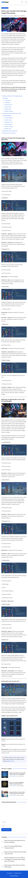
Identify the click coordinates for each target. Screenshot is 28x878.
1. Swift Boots (7, 100)
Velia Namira (5, 16)
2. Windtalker (7, 102)
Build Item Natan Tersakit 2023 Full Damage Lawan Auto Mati (17, 792)
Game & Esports (5, 8)
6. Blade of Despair (8, 111)
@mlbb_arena (10, 761)
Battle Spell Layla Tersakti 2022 (10, 131)
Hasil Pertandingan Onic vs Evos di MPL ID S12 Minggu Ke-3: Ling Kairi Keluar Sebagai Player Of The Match (14, 859)
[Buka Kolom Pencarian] (22, 2)
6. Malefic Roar (7, 128)
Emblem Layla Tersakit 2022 (9, 133)
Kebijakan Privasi (17, 873)
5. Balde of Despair (8, 126)
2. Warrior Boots (8, 120)
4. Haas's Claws (7, 107)
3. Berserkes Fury (8, 104)
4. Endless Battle (8, 124)
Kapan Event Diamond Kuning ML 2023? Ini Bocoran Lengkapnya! (17, 773)
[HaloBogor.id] (5, 2)
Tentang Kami (10, 873)
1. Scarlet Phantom (8, 118)
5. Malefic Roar (7, 109)
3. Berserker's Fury (8, 122)
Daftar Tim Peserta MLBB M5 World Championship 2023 (17, 783)
